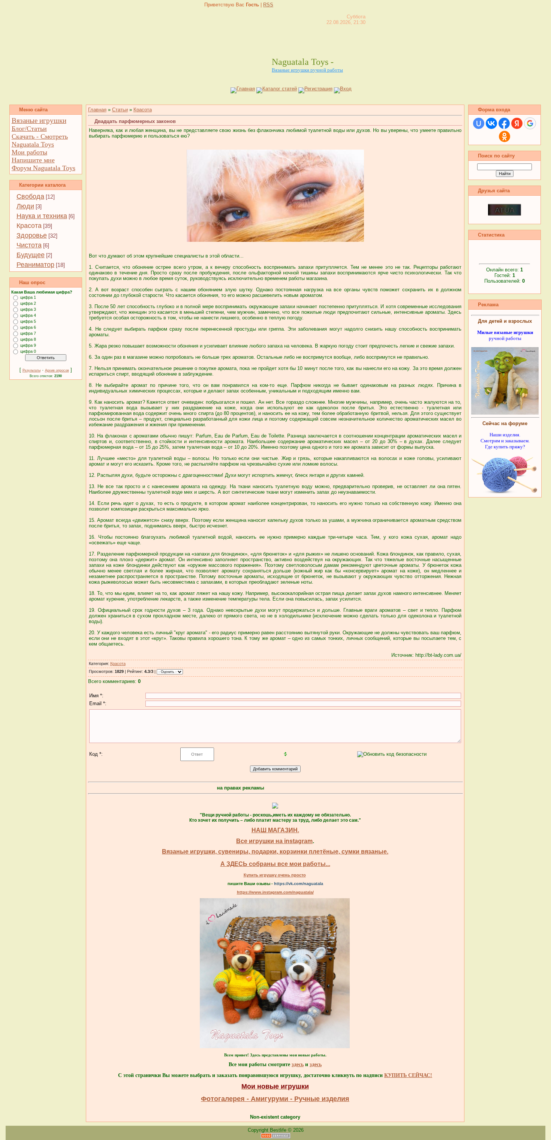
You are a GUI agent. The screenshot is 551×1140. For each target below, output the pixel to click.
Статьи (120, 109)
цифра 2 (28, 303)
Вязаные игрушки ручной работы (307, 70)
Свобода (30, 196)
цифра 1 (28, 297)
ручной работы (505, 335)
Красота (29, 225)
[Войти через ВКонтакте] (491, 123)
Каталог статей (279, 88)
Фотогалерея (223, 1099)
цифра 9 (28, 345)
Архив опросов (57, 370)
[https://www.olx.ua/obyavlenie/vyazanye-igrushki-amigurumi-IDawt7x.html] (275, 1046)
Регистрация (318, 88)
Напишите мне (33, 160)
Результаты (31, 370)
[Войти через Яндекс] (517, 123)
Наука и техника (41, 216)
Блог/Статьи (29, 128)
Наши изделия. (505, 434)
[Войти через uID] (478, 123)
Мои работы (29, 152)
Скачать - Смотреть (40, 136)
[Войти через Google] (530, 123)
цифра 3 (28, 309)
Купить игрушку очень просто (275, 875)
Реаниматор (35, 264)
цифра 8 (28, 339)
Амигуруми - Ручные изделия (300, 1099)
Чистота (29, 245)
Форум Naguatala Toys (43, 168)
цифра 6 (28, 327)
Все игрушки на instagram (274, 841)
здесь (298, 1064)
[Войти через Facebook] (504, 123)
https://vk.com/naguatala (298, 883)
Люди (25, 206)
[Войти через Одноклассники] (504, 136)
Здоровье (31, 235)
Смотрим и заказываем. (505, 440)
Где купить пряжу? (505, 446)
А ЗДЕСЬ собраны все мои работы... (275, 864)
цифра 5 (28, 321)
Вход (346, 88)
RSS (268, 4)
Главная (246, 88)
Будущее (30, 255)
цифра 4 (28, 315)
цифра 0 (28, 351)
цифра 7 (28, 333)
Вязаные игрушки (39, 120)
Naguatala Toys (33, 144)
